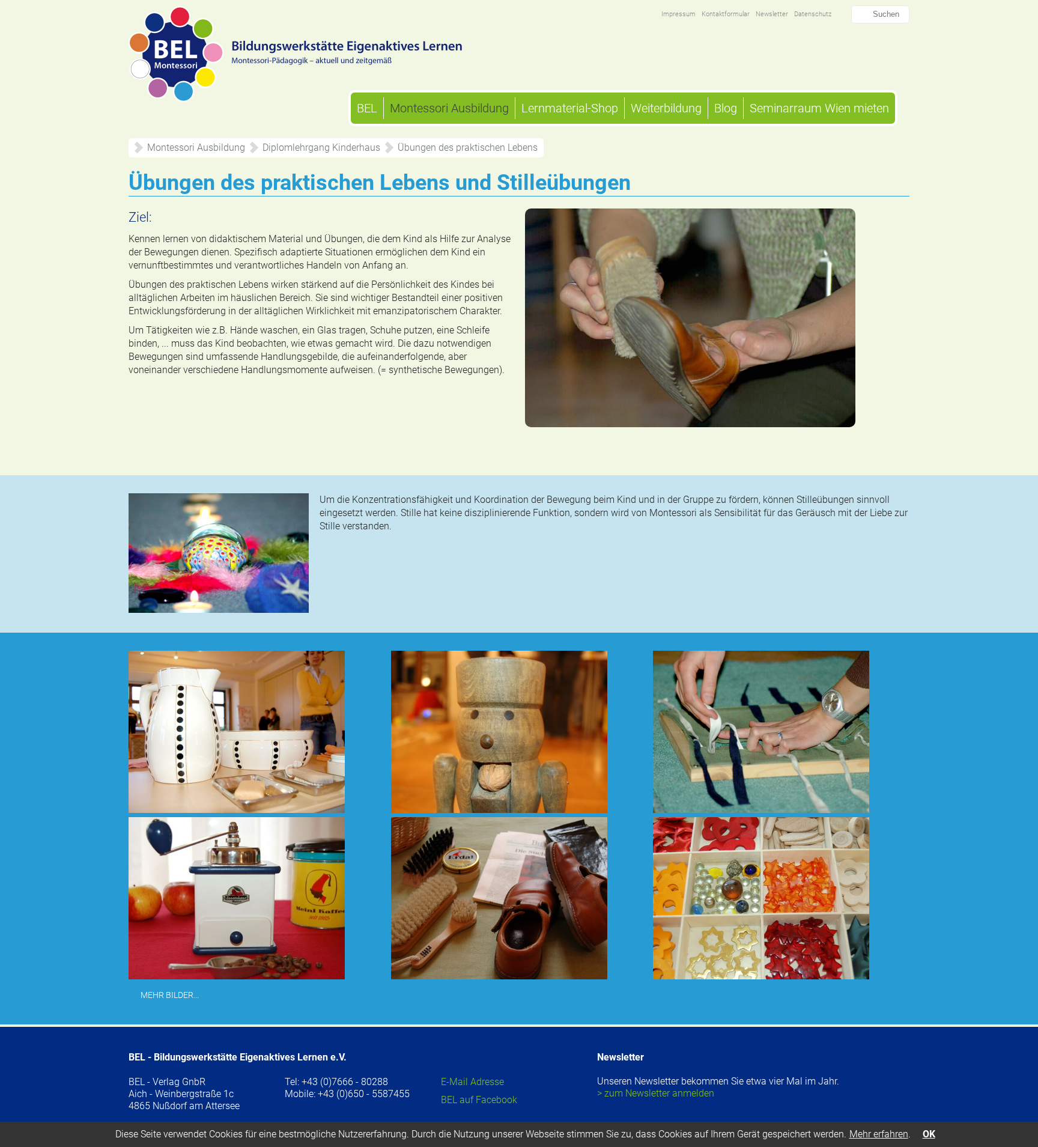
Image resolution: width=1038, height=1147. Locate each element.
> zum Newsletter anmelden (655, 1093)
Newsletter (772, 14)
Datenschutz (812, 14)
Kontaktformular (726, 14)
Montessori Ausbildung (449, 108)
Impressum (678, 14)
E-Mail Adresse (472, 1082)
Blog (725, 108)
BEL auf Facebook (479, 1100)
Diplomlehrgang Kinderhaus (321, 147)
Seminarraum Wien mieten (819, 108)
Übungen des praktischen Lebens (468, 147)
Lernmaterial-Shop (569, 108)
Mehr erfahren (878, 1134)
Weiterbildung (666, 108)
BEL (367, 108)
